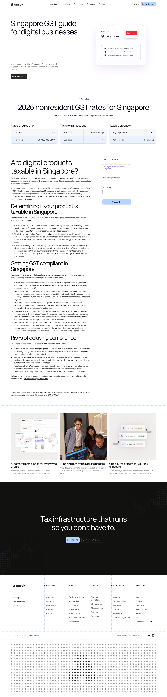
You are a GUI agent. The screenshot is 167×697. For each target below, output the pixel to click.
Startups (95, 616)
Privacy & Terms (139, 635)
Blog (138, 597)
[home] (17, 4)
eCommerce (96, 604)
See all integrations (121, 617)
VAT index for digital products (36, 378)
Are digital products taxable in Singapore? (114, 167)
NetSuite (117, 605)
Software (95, 612)
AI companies (97, 608)
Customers (51, 605)
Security (50, 601)
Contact (50, 613)
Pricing (16, 597)
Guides (139, 601)
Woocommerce (120, 601)
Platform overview (77, 597)
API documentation (77, 617)
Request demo (19, 602)
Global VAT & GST (76, 609)
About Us (50, 597)
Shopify (116, 597)
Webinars (140, 605)
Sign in (16, 606)
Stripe (116, 609)
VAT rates (140, 613)
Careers (49, 609)
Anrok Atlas (74, 601)
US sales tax (74, 605)
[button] (56, 4)
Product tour (74, 613)
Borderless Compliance (96, 598)
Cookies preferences (123, 635)
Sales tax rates (142, 609)
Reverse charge (97, 132)
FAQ (137, 617)
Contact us (149, 140)
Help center (74, 621)
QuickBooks (118, 613)
